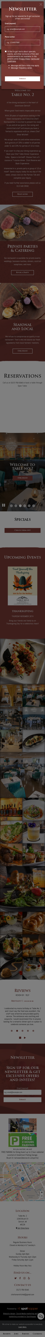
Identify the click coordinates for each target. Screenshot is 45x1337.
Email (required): (10, 23)
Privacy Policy (24, 58)
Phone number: (10, 37)
